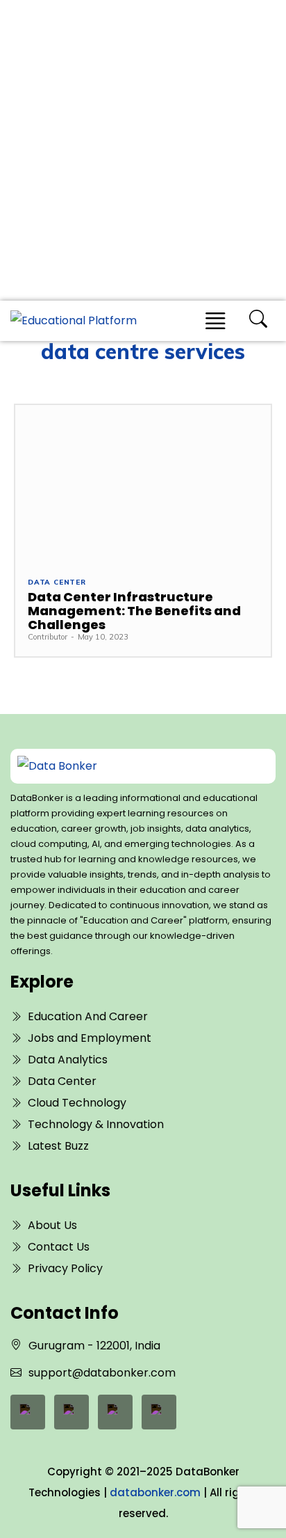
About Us (52, 1225)
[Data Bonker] (130, 766)
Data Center (57, 582)
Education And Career (88, 1016)
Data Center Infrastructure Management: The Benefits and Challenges (134, 610)
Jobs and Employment (89, 1038)
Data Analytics (68, 1060)
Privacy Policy (65, 1268)
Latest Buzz (58, 1146)
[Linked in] (71, 1412)
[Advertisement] (143, 150)
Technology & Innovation (96, 1124)
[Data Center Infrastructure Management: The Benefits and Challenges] (143, 484)
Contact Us (59, 1247)
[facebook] (27, 1412)
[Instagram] (159, 1412)
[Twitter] (115, 1412)
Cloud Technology (77, 1103)
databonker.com (155, 1492)
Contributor (47, 637)
